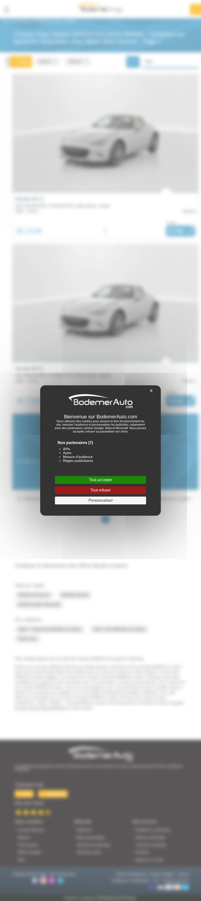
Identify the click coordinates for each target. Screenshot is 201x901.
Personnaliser (100, 500)
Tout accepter (100, 480)
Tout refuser (100, 490)
